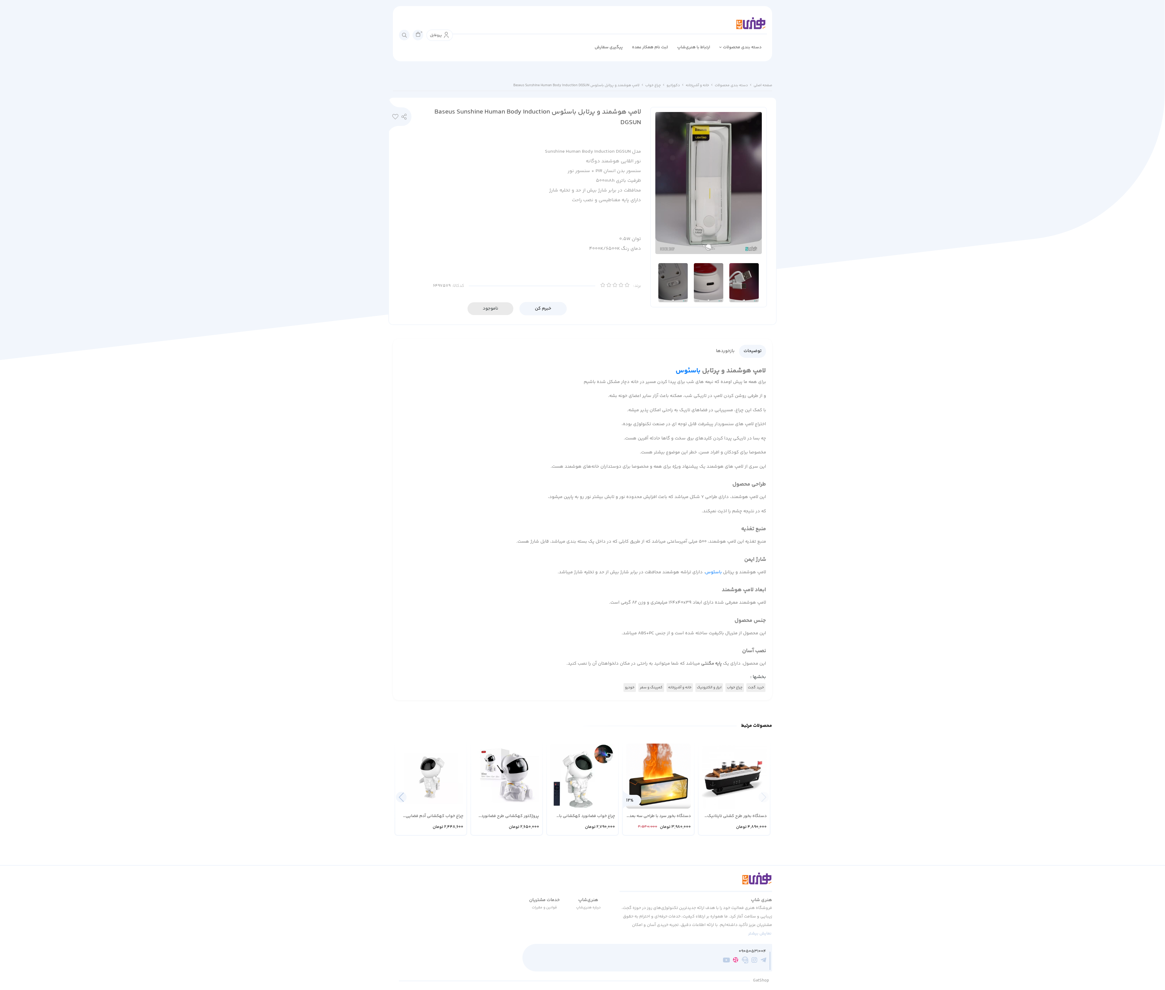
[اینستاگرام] (754, 961)
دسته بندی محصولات (742, 47)
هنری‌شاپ (588, 900)
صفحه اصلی (763, 85)
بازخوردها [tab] (725, 351)
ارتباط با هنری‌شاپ (693, 47)
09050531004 (752, 951)
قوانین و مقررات (544, 907)
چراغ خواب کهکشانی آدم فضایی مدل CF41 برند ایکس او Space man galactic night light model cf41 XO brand (432, 816)
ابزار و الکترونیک (709, 687)
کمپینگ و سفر (651, 687)
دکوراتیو (673, 85)
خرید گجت (756, 687)
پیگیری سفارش (609, 47)
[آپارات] (735, 961)
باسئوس (688, 370)
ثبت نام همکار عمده (650, 47)
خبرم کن (543, 308)
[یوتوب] (726, 961)
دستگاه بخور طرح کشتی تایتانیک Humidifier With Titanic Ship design (737, 816)
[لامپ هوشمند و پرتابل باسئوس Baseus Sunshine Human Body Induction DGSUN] (696, 882)
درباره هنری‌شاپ (588, 907)
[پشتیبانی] (745, 961)
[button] (401, 797)
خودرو (629, 687)
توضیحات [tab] (752, 351)
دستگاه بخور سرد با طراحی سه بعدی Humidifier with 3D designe (658, 816)
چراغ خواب (653, 85)
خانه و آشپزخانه (697, 85)
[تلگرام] (763, 961)
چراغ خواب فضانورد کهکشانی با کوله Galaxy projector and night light (585, 816)
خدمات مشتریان (544, 900)
